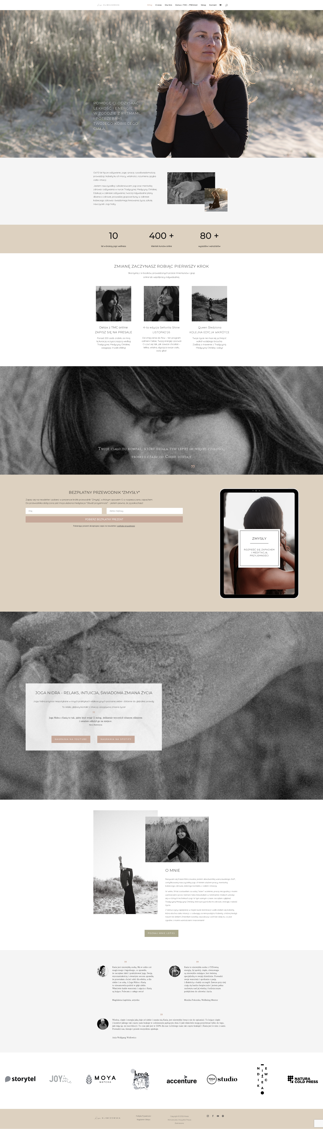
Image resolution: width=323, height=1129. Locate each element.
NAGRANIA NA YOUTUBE (71, 739)
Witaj (149, 5)
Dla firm (168, 5)
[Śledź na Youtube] (218, 1116)
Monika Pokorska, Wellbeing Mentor (201, 999)
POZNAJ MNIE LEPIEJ (161, 933)
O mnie (158, 5)
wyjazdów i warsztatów (209, 246)
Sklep (203, 5)
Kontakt (213, 5)
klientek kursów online (161, 246)
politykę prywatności (126, 526)
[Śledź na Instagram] (208, 1116)
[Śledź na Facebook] (213, 1116)
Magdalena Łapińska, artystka (125, 999)
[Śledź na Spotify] (223, 1116)
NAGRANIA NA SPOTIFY (116, 739)
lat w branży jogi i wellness (113, 246)
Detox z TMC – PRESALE (186, 5)
